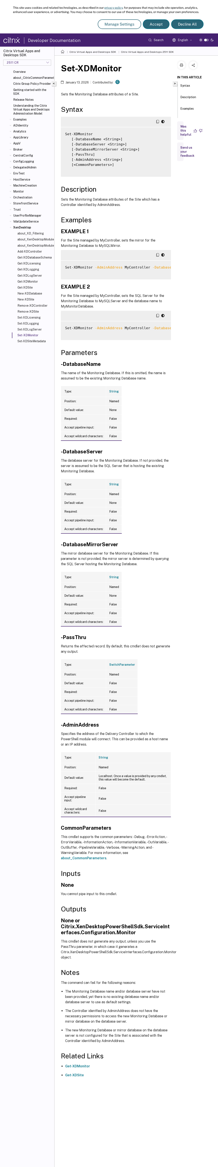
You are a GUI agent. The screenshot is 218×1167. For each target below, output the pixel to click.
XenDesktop (22, 227)
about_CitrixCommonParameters (33, 77)
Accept (156, 24)
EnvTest (19, 173)
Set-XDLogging (28, 323)
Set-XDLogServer (29, 329)
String (114, 391)
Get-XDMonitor (27, 281)
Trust (17, 209)
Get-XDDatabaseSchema (34, 257)
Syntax (185, 85)
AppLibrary (20, 137)
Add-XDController (29, 251)
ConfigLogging (23, 161)
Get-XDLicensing (29, 263)
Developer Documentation (54, 40)
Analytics (19, 131)
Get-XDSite (25, 287)
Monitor (18, 191)
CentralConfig (23, 155)
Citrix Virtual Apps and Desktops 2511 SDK (147, 51)
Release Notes (23, 99)
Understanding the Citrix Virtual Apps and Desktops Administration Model (31, 109)
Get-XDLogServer (29, 275)
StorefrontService (25, 203)
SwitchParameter (122, 664)
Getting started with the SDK (29, 91)
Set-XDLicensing (29, 317)
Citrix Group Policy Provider (32, 83)
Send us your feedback (187, 151)
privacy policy (113, 7)
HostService (21, 179)
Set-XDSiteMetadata (31, 341)
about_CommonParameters (83, 858)
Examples (20, 119)
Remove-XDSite (28, 311)
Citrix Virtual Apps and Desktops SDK (92, 51)
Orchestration (22, 197)
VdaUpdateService (26, 221)
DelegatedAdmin (24, 167)
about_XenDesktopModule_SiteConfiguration (35, 245)
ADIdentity (20, 125)
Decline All (187, 24)
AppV (16, 143)
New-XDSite (25, 299)
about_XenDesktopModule (35, 239)
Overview (19, 71)
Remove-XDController (32, 305)
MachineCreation (25, 185)
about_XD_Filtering (30, 233)
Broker (18, 149)
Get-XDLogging (28, 269)
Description (188, 97)
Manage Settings (119, 24)
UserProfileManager (27, 215)
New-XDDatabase (29, 293)
